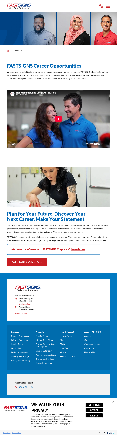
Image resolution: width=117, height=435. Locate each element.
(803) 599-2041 (26, 387)
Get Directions (25, 304)
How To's (64, 348)
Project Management (20, 352)
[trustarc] (110, 433)
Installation (16, 348)
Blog (62, 340)
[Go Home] (8, 51)
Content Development (20, 336)
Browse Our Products (45, 359)
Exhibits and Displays (44, 351)
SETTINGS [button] (94, 404)
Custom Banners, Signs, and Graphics (46, 345)
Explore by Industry (44, 363)
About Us (88, 336)
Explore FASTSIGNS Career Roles (27, 262)
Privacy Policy (7, 433)
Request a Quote (67, 356)
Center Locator (21, 313)
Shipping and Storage (20, 356)
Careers (87, 340)
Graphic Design (17, 344)
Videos (63, 352)
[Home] (19, 6)
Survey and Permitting (20, 360)
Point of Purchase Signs (46, 355)
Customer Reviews (92, 344)
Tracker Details (16, 433)
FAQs (62, 344)
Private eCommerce (19, 340)
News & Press (66, 336)
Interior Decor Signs (44, 340)
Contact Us (89, 348)
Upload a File (89, 352)
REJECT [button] (94, 415)
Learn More (78, 249)
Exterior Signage (43, 336)
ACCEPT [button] (94, 410)
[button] (113, 401)
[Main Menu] (108, 6)
